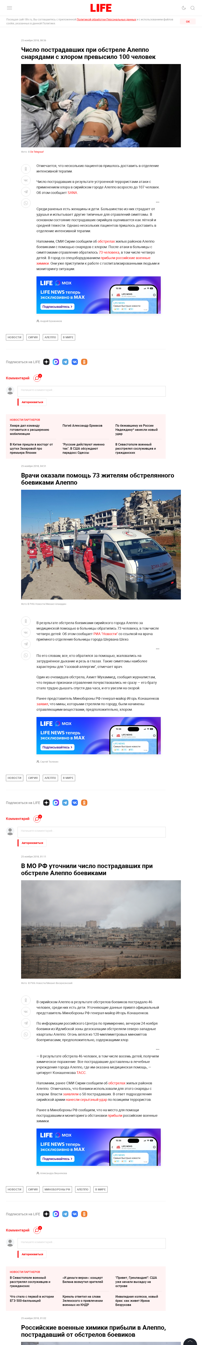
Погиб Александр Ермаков (82, 425)
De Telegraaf (37, 151)
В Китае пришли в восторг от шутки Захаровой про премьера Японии (31, 448)
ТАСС (81, 1072)
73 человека (109, 252)
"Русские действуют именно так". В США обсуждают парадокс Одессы (84, 448)
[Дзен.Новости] (46, 362)
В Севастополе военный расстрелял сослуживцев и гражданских (135, 448)
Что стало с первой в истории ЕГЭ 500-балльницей (32, 1298)
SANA (72, 192)
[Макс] (56, 362)
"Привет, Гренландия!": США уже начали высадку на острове (136, 1281)
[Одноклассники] (84, 362)
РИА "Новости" (106, 633)
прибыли (115, 1115)
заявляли (71, 1094)
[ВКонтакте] (75, 362)
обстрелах (106, 241)
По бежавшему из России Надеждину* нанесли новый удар (136, 429)
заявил (42, 703)
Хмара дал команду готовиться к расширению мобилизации (29, 429)
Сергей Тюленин (49, 761)
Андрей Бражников (51, 321)
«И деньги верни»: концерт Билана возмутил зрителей (83, 1279)
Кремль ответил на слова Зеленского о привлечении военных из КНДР (83, 1300)
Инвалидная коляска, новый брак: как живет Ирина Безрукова (136, 1300)
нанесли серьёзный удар (86, 1099)
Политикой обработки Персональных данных (106, 19)
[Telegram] (65, 362)
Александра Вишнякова (53, 1173)
